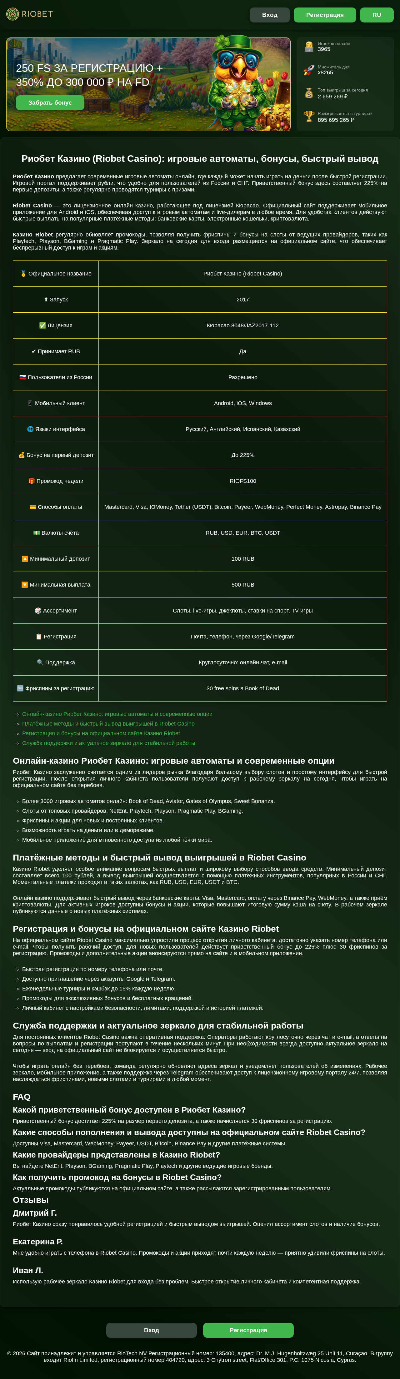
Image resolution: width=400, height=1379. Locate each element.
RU (376, 15)
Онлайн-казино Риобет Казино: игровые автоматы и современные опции (117, 714)
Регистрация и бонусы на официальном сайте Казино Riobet (101, 733)
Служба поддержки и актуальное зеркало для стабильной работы (108, 743)
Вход (270, 15)
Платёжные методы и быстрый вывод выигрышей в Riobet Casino (108, 724)
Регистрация (325, 15)
